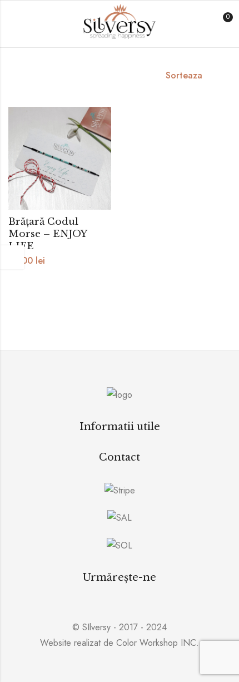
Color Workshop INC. (157, 642)
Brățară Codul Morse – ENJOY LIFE (47, 234)
